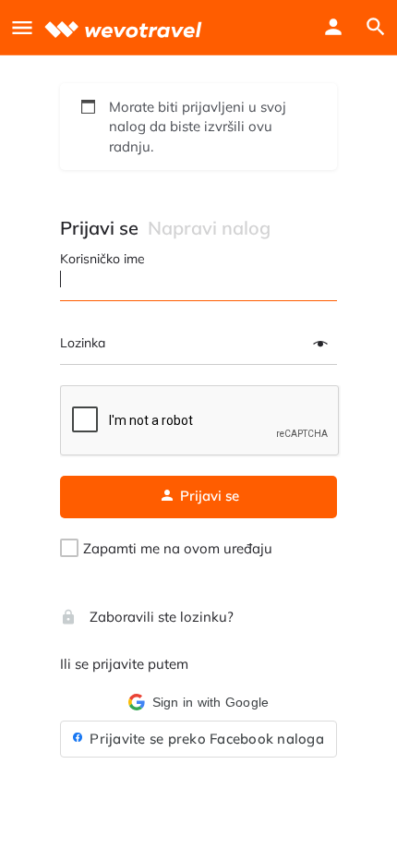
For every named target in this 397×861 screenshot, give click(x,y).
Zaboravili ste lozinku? (160, 616)
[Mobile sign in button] (333, 27)
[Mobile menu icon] (22, 27)
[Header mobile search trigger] (376, 27)
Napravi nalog (209, 227)
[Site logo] (125, 27)
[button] (198, 702)
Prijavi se (99, 227)
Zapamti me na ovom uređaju (177, 548)
